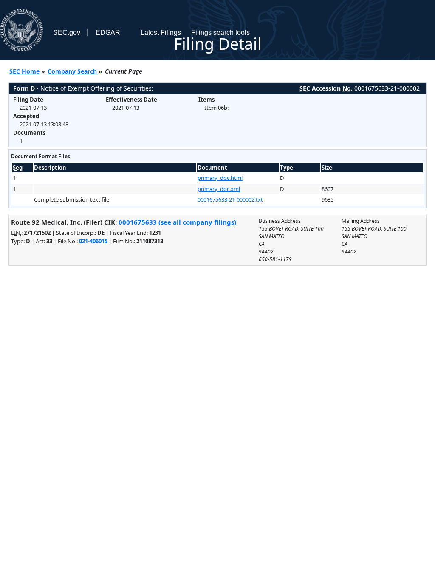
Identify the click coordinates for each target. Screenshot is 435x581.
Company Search (72, 71)
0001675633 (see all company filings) (177, 222)
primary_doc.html (220, 178)
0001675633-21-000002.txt (230, 199)
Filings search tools (220, 32)
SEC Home (24, 71)
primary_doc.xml (219, 189)
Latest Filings (161, 32)
